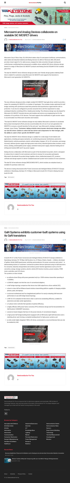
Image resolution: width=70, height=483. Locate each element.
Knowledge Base (30, 430)
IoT (26, 428)
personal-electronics (31, 437)
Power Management (31, 439)
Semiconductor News (13, 27)
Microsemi (11, 177)
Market (27, 434)
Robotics (27, 443)
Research (28, 441)
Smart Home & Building (53, 430)
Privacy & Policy (21, 474)
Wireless (48, 439)
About (5, 474)
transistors (11, 347)
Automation (7, 430)
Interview (27, 426)
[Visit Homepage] (35, 3)
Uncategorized (50, 437)
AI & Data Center (8, 426)
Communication (8, 434)
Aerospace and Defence (11, 423)
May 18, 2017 (28, 39)
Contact (30, 474)
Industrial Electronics (31, 423)
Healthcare (7, 443)
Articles (6, 428)
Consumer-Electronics (10, 437)
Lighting (27, 432)
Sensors (48, 428)
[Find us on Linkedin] (6, 413)
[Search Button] (65, 2)
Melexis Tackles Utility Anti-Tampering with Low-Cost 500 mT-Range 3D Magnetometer (35, 458)
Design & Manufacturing (11, 439)
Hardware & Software (10, 441)
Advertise (12, 474)
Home (5, 27)
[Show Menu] (5, 2)
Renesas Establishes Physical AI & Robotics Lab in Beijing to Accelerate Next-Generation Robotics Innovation (34, 453)
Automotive (7, 432)
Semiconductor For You (15, 39)
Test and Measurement (53, 434)
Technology (49, 432)
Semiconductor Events (52, 423)
